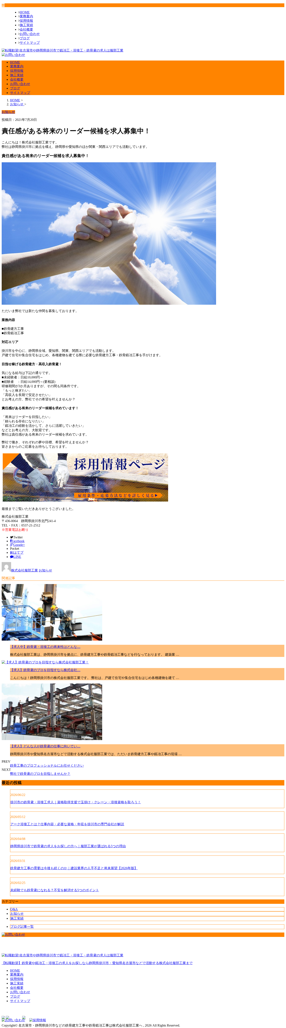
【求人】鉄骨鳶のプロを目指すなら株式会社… (45, 670)
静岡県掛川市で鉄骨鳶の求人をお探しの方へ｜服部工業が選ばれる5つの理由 (68, 846)
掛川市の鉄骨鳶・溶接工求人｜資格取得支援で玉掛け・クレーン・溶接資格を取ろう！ (75, 802)
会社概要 (26, 29)
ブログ (25, 38)
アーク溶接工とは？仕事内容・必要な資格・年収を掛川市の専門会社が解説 (67, 824)
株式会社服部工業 (24, 570)
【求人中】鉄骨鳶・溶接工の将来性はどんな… (45, 647)
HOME (25, 12)
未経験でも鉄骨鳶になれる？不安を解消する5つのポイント (54, 890)
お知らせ (45, 570)
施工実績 (26, 25)
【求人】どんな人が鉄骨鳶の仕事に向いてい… (45, 746)
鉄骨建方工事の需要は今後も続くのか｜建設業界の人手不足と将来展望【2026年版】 (74, 868)
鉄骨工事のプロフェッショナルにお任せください (47, 765)
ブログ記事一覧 (22, 926)
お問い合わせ (30, 34)
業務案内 (26, 16)
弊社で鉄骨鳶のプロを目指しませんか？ (40, 773)
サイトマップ (30, 42)
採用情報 (26, 20)
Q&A (14, 909)
